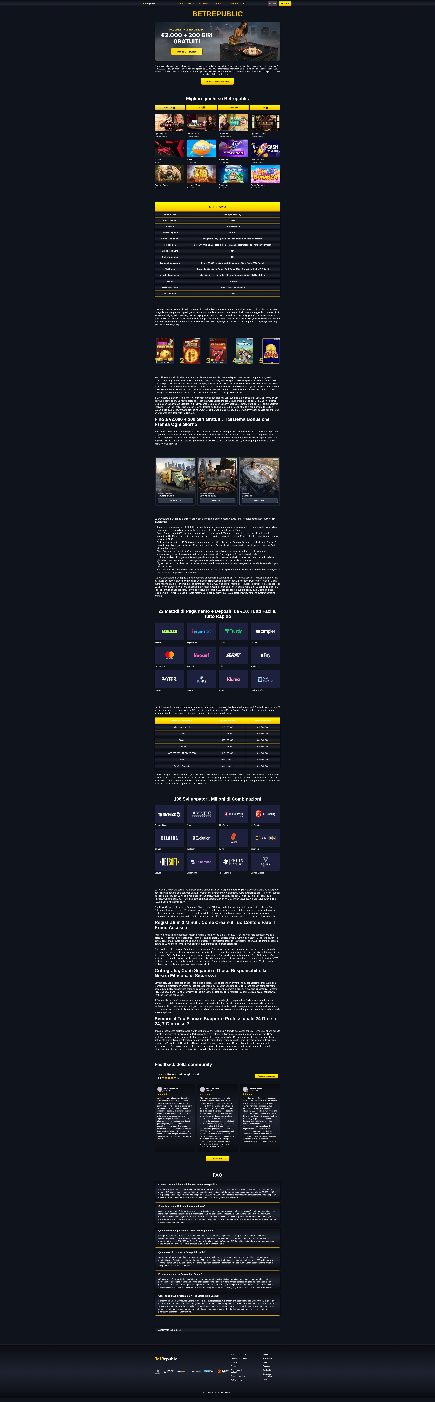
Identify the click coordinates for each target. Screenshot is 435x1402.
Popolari (168, 107)
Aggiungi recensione (266, 1076)
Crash (231, 107)
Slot (263, 107)
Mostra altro (217, 1158)
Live (200, 107)
